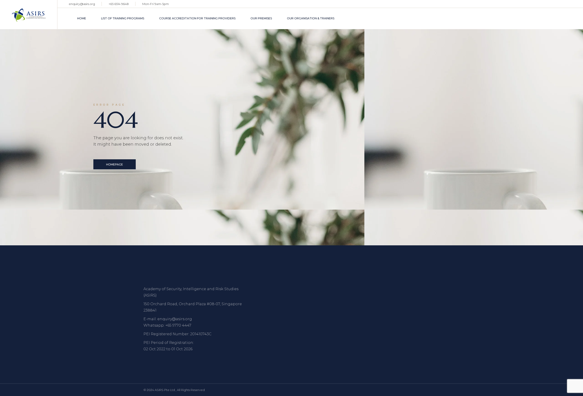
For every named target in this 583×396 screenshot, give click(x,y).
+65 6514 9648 (119, 4)
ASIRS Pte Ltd (165, 390)
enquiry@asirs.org (82, 4)
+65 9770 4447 (178, 325)
